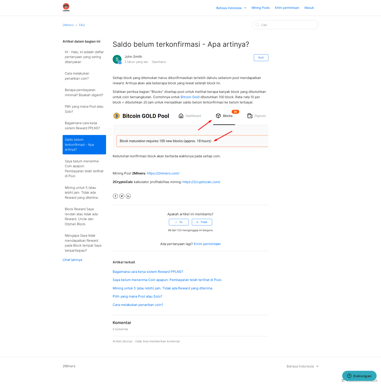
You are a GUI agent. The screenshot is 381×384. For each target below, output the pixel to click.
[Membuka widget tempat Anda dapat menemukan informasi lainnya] (359, 376)
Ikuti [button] (261, 57)
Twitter (122, 196)
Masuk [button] (309, 7)
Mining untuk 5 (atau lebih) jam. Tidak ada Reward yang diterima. (82, 192)
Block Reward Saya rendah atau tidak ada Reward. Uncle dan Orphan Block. (81, 216)
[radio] (179, 222)
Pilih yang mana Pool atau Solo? (84, 109)
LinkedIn (128, 196)
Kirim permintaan (287, 7)
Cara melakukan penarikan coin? (77, 76)
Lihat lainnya (72, 260)
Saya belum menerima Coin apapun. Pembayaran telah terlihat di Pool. (84, 168)
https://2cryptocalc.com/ (201, 182)
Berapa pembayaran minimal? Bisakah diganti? (84, 92)
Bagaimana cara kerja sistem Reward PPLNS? (82, 125)
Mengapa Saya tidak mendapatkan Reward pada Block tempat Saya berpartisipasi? (83, 243)
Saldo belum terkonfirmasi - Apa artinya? (79, 144)
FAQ (82, 25)
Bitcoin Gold (190, 97)
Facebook (115, 196)
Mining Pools (261, 7)
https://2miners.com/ (163, 173)
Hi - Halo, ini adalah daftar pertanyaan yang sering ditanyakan (84, 57)
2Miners (68, 25)
